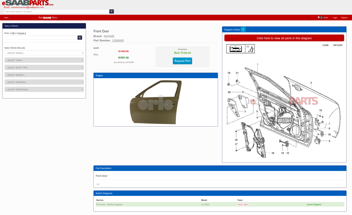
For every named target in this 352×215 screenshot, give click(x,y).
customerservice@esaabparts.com (27, 7)
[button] (48, 17)
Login (335, 17)
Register (344, 17)
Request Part (182, 61)
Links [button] (6, 17)
